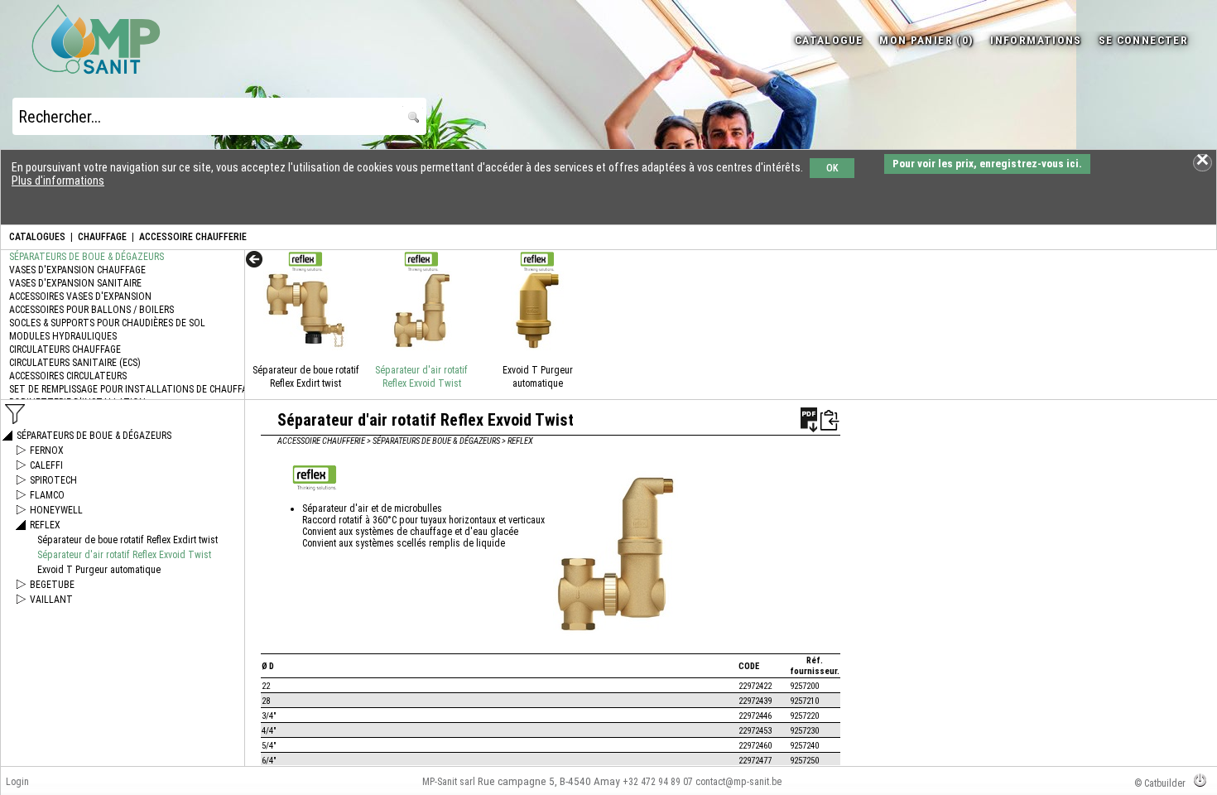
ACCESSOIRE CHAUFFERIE (193, 237)
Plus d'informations (58, 180)
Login (17, 782)
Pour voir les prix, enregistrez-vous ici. (987, 163)
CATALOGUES (37, 237)
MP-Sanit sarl (448, 782)
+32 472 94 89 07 (658, 782)
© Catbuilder (1160, 783)
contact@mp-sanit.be (738, 782)
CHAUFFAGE (102, 237)
